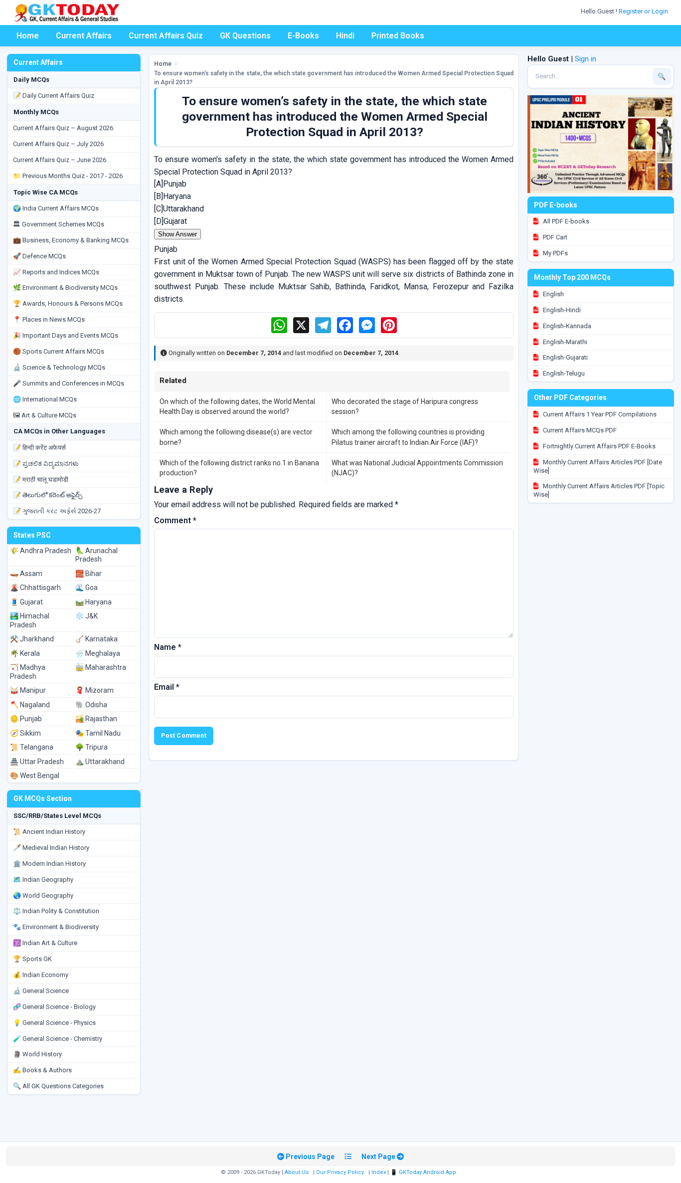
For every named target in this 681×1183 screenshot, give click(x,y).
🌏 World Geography (43, 895)
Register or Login (644, 11)
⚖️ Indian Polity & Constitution (56, 911)
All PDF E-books (565, 221)
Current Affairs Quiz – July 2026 (58, 144)
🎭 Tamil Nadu (98, 733)
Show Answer (177, 234)
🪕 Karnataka (96, 639)
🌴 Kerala (25, 653)
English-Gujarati (564, 357)
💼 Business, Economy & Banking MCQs (71, 240)
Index (378, 1172)
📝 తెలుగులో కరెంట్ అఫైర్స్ (47, 495)
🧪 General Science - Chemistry (57, 1038)
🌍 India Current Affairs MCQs (56, 208)
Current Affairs (84, 35)
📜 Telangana (31, 747)
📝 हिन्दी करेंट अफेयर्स (39, 447)
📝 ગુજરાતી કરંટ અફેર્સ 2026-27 (57, 511)
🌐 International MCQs (45, 399)
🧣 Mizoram (94, 690)
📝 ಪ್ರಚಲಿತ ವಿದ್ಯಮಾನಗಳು (46, 463)
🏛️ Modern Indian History (49, 863)
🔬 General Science (41, 990)
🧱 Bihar (88, 574)
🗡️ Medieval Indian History (51, 847)
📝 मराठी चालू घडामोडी (40, 479)
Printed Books (397, 35)
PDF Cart (554, 237)
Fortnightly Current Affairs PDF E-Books (598, 446)
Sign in (585, 58)
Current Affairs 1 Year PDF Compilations (599, 414)
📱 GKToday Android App (424, 1172)
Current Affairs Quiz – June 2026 (59, 160)
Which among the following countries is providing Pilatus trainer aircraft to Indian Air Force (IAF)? (408, 437)
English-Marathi (564, 342)
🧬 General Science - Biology (54, 1006)
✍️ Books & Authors (42, 1070)
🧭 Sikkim (25, 733)
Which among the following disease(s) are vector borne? (236, 437)
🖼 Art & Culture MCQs (44, 415)
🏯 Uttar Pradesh (37, 762)
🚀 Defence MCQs (39, 256)
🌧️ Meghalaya (97, 653)
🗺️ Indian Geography (43, 879)
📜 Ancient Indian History (49, 831)
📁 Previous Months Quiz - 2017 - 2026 (68, 176)
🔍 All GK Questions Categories (58, 1086)
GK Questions (245, 35)
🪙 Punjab (26, 719)
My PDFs (554, 253)
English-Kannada (566, 326)
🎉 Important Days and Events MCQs (65, 335)
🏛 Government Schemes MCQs (58, 224)
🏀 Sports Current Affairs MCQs (58, 351)
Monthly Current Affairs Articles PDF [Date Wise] (597, 466)
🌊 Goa (86, 588)
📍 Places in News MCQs (49, 319)
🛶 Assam (26, 574)
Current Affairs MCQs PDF (579, 430)
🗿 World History (37, 1054)
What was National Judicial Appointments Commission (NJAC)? (417, 468)
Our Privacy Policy (340, 1172)
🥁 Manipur (28, 690)
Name (167, 647)
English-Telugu (563, 373)
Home (27, 35)
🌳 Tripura (91, 747)
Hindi (345, 35)
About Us (297, 1172)
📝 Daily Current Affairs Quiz (53, 95)
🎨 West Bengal (34, 776)
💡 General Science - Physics (54, 1022)
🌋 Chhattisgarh (35, 588)
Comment (175, 520)
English (552, 294)
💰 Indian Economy (40, 975)
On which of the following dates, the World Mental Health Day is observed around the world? (237, 406)
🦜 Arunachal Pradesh (96, 555)
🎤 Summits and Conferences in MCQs (68, 383)
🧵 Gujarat (26, 602)
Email (166, 687)
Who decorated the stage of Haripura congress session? (405, 406)
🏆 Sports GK (32, 959)
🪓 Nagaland (30, 705)
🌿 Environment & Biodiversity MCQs (65, 287)
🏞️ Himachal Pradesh (29, 620)
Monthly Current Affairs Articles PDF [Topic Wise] (599, 490)
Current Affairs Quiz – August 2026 (63, 128)
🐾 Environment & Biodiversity (56, 927)
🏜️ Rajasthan (96, 719)
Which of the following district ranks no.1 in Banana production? (239, 468)
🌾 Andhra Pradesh (40, 551)
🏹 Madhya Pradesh (27, 671)
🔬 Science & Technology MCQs (59, 367)
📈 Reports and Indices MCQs (56, 272)
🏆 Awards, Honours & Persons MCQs (68, 303)
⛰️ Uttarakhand (100, 762)
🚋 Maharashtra (100, 667)
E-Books (303, 35)
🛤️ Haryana (93, 602)
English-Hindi (561, 310)
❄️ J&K (86, 616)
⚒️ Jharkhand (32, 639)
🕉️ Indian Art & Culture (45, 943)
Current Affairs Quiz (166, 35)
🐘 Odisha (91, 705)
